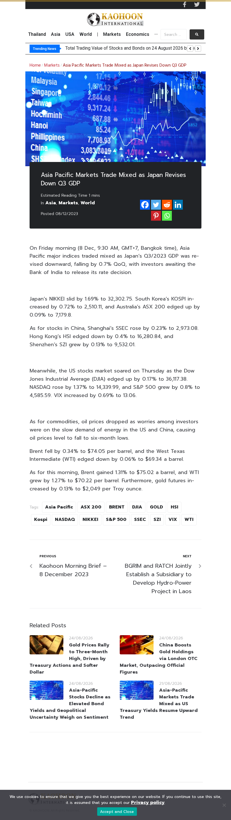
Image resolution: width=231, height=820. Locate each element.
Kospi (40, 519)
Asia (50, 202)
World (88, 202)
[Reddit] (167, 205)
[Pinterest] (156, 216)
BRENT (117, 507)
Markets (52, 65)
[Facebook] (145, 205)
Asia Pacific (59, 507)
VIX (172, 519)
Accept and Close (117, 811)
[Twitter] (196, 4)
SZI (157, 519)
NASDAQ (65, 519)
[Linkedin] (178, 205)
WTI (189, 519)
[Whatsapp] (167, 216)
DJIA (137, 507)
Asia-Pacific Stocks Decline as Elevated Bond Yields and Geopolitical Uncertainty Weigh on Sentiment (70, 704)
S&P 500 (116, 519)
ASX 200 (91, 507)
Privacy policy (148, 802)
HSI (174, 507)
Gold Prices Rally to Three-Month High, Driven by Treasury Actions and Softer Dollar (69, 659)
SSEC (140, 519)
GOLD (156, 507)
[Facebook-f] (184, 4)
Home (35, 65)
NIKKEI (90, 519)
